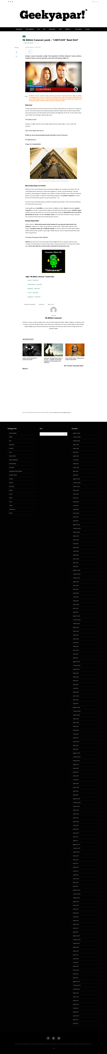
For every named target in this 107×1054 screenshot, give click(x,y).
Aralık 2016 (76, 875)
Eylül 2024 (75, 520)
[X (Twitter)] (53, 1038)
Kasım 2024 (76, 513)
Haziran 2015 (76, 943)
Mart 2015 (75, 955)
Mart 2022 (75, 635)
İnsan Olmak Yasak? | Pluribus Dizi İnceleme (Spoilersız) (74, 358)
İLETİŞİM (87, 29)
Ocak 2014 (75, 1008)
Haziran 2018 (76, 806)
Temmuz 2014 (76, 985)
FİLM (38, 29)
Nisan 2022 (76, 631)
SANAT (11, 498)
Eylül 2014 (75, 977)
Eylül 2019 (75, 749)
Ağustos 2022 (76, 616)
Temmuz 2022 (76, 620)
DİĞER (10, 437)
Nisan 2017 (76, 859)
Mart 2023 (75, 589)
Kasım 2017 (76, 833)
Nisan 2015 (76, 951)
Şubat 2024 (76, 547)
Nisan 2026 (76, 448)
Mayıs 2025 (76, 490)
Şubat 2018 (76, 821)
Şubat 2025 (76, 501)
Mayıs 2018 (76, 810)
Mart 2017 (75, 863)
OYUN (60, 29)
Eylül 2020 (75, 703)
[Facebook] (16, 52)
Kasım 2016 (76, 878)
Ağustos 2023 (76, 570)
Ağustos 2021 (76, 661)
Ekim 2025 (75, 471)
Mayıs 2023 (76, 581)
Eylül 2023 (75, 566)
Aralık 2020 (76, 692)
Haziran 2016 (76, 897)
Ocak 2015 (75, 962)
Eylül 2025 (75, 475)
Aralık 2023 (76, 555)
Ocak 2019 (75, 779)
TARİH (10, 505)
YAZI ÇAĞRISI (78, 29)
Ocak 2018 (75, 825)
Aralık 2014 (76, 966)
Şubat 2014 (76, 1004)
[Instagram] (59, 1038)
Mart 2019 (75, 772)
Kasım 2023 (76, 559)
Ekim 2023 (75, 562)
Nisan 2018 (76, 814)
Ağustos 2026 (76, 433)
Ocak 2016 (75, 917)
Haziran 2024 (76, 532)
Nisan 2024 (76, 540)
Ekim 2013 (75, 1019)
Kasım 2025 (76, 467)
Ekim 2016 (75, 882)
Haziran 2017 (76, 852)
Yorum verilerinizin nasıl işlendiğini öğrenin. (60, 412)
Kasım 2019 (76, 741)
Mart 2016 (75, 909)
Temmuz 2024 (76, 528)
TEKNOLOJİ (12, 509)
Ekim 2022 (75, 608)
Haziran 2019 (76, 760)
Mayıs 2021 (76, 673)
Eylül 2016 (75, 886)
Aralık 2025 (76, 463)
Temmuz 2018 (76, 802)
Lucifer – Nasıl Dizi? (33, 292)
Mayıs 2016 (76, 901)
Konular (11, 479)
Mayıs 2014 (76, 993)
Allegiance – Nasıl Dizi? (34, 297)
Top (54, 1048)
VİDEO (10, 513)
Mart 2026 (75, 452)
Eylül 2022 (75, 612)
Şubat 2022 (76, 639)
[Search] (93, 1)
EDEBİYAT (67, 29)
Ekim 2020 (75, 699)
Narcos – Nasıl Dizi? (33, 280)
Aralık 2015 (76, 920)
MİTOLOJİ (11, 486)
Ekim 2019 (75, 745)
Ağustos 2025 (76, 479)
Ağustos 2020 (76, 707)
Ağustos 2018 (76, 798)
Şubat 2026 (76, 456)
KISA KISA (11, 467)
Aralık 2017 (76, 829)
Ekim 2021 (75, 654)
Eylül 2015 (75, 932)
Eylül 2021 (75, 658)
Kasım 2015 (76, 924)
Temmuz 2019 (76, 757)
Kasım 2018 (76, 787)
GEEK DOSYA (52, 29)
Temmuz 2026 (76, 437)
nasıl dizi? (51, 304)
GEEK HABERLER (30, 29)
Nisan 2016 (76, 905)
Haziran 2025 (76, 486)
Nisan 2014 (76, 997)
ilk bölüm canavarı (29, 304)
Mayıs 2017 (76, 856)
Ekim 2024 (75, 517)
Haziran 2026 (76, 441)
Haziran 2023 (76, 578)
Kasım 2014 (76, 970)
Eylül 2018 (75, 795)
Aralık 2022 (76, 600)
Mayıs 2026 (76, 444)
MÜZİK (11, 490)
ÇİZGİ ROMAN (12, 433)
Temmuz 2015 (76, 939)
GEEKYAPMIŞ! (12, 463)
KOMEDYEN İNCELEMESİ (15, 471)
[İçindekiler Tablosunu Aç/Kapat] (29, 51)
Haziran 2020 (76, 715)
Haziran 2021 (76, 669)
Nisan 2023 (76, 585)
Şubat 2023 (76, 593)
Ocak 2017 (75, 871)
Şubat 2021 (76, 684)
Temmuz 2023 (76, 574)
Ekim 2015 (75, 928)
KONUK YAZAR (13, 475)
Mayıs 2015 (76, 947)
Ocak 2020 (75, 734)
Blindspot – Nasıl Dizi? (34, 288)
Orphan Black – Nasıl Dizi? (35, 284)
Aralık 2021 (76, 646)
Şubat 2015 (76, 958)
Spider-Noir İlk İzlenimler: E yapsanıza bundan (30, 358)
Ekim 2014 (75, 974)
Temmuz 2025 (76, 482)
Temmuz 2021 (76, 665)
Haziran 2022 (76, 623)
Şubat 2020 (76, 730)
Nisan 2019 (76, 768)
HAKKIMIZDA (19, 29)
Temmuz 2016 (76, 894)
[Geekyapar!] (53, 15)
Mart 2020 (75, 726)
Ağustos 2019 (76, 753)
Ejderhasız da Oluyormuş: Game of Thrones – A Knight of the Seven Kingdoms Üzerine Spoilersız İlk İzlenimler (53, 360)
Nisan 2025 (76, 494)
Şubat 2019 (76, 776)
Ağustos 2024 (76, 524)
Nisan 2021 (76, 677)
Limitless (41, 304)
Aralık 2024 (76, 509)
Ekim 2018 (75, 791)
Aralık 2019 (76, 738)
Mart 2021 (75, 680)
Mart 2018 (75, 817)
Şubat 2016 (76, 913)
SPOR (10, 501)
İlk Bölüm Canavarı (28, 43)
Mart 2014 (75, 1000)
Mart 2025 (75, 498)
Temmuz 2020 (76, 711)
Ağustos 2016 (76, 890)
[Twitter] (16, 56)
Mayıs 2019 (76, 764)
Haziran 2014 (76, 989)
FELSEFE (11, 448)
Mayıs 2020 (76, 718)
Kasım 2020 (76, 696)
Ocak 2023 (75, 597)
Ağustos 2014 (76, 981)
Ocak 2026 (75, 460)
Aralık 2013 (76, 1012)
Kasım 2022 (76, 604)
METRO (11, 482)
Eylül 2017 (75, 840)
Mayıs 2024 (76, 536)
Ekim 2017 (75, 837)
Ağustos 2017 (76, 844)
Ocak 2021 (75, 688)
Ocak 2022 (75, 642)
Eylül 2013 (75, 1023)
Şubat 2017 (76, 867)
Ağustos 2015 (76, 936)
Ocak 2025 (75, 505)
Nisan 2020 (76, 722)
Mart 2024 (75, 543)
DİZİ (44, 29)
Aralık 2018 (76, 783)
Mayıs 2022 (76, 627)
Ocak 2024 (75, 551)
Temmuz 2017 (76, 848)
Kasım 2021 (76, 650)
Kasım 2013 (76, 1016)
